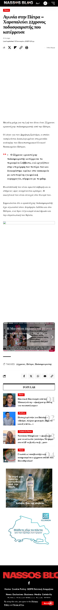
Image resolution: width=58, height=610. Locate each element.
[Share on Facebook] (24, 376)
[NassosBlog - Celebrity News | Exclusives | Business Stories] (18, 3)
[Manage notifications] (50, 603)
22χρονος (20, 364)
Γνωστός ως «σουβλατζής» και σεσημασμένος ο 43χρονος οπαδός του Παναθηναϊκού (35, 457)
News (6, 10)
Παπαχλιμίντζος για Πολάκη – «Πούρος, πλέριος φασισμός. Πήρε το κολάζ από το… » (35, 420)
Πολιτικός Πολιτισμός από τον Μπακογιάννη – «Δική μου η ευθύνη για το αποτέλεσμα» (35, 402)
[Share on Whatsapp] (38, 376)
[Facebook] (29, 583)
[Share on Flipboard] (15, 47)
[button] (48, 603)
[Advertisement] (29, 86)
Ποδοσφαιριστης (43, 364)
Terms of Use (18, 604)
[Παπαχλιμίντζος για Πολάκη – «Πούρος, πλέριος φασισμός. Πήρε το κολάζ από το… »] (9, 419)
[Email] (45, 376)
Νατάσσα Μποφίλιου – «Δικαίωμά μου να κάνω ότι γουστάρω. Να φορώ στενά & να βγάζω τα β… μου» (35, 439)
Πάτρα (30, 364)
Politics (22, 413)
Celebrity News (25, 431)
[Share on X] (9, 47)
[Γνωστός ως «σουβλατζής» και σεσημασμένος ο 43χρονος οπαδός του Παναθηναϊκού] (9, 455)
